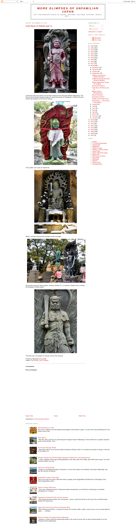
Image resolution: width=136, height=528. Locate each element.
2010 (92, 129)
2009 (92, 131)
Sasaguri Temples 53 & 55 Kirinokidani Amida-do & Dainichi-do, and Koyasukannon (64, 457)
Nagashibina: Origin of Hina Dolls (48, 477)
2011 (92, 127)
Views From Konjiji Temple (46, 467)
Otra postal (95, 157)
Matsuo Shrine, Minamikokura (97, 92)
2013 (92, 123)
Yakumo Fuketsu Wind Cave (47, 487)
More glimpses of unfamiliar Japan (68, 10)
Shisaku (94, 161)
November (95, 69)
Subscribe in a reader (95, 31)
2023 (92, 52)
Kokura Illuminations (98, 86)
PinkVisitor (95, 159)
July (93, 106)
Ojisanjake (97, 38)
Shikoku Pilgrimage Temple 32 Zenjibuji (100, 83)
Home (56, 416)
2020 (92, 57)
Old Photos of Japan (98, 156)
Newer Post (29, 416)
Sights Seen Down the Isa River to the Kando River (54, 507)
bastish (94, 141)
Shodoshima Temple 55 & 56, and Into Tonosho (53, 497)
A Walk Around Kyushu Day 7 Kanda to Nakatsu (101, 79)
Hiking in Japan (97, 148)
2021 (92, 55)
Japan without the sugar (100, 153)
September (96, 73)
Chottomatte (96, 145)
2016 (92, 65)
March (94, 114)
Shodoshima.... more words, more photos (101, 101)
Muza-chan (95, 154)
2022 (92, 54)
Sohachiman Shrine (98, 97)
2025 (92, 48)
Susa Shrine (42, 437)
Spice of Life (96, 162)
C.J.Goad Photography (99, 143)
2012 (92, 125)
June (94, 108)
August (94, 104)
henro (41, 360)
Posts (93, 26)
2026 (92, 46)
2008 (92, 133)
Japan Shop (96, 151)
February (95, 116)
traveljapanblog (97, 164)
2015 (92, 120)
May (93, 110)
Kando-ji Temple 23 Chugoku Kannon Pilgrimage (53, 517)
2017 (92, 63)
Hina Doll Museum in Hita (46, 428)
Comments (94, 29)
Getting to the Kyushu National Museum (99, 76)
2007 (92, 135)
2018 (92, 61)
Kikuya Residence (97, 95)
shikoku (46, 360)
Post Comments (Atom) (41, 419)
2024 (92, 50)
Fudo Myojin (34, 360)
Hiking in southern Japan (100, 149)
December (95, 67)
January (95, 118)
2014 (92, 121)
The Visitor (97, 40)
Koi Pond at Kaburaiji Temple (47, 447)
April (93, 112)
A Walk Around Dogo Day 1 (100, 98)
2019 (92, 59)
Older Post (82, 416)
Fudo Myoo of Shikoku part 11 (39, 26)
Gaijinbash (95, 146)
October (95, 71)
